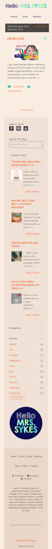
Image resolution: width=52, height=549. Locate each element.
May (11, 371)
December (14, 387)
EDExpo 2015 (15, 39)
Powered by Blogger (26, 540)
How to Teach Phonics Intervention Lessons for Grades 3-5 (25, 285)
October (13, 355)
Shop (25, 16)
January (13, 382)
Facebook (19, 475)
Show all (41, 26)
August (13, 344)
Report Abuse (26, 546)
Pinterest (34, 475)
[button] (45, 39)
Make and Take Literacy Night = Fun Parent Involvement (23, 204)
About (14, 16)
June (11, 366)
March (12, 376)
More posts (27, 110)
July (11, 349)
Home (13, 456)
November (14, 393)
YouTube (27, 478)
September (15, 360)
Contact (34, 466)
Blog (29, 456)
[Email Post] (28, 87)
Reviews (37, 16)
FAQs (25, 466)
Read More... (14, 91)
